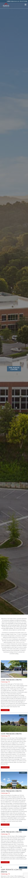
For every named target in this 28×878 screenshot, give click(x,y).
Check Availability (5, 710)
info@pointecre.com (14, 1)
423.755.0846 (24, 1)
